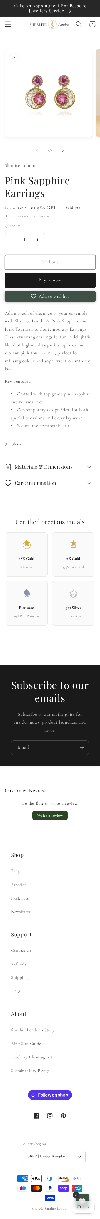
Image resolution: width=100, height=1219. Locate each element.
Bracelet (18, 884)
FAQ (15, 991)
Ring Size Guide (26, 1043)
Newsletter (21, 911)
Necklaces (20, 898)
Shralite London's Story (32, 1029)
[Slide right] (63, 150)
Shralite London (56, 1208)
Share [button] (17, 444)
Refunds (18, 964)
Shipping (11, 216)
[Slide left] (37, 150)
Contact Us (21, 950)
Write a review (50, 815)
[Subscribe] (82, 747)
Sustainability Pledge (30, 1070)
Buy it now (50, 280)
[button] (7, 24)
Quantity (12, 225)
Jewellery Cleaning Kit (31, 1056)
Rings (16, 870)
